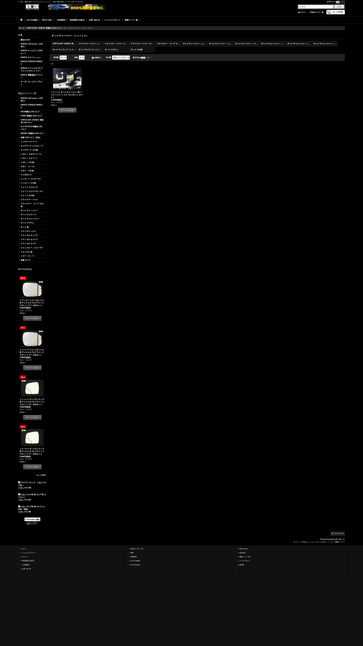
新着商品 (134, 557)
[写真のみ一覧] (144, 58)
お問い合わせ (26, 569)
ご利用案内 (26, 565)
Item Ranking (135, 565)
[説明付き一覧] (150, 58)
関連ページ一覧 (244, 557)
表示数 (56, 57)
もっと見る (41, 475)
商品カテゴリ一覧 (317, 12)
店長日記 (242, 553)
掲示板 (241, 565)
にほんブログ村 (24, 488)
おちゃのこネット (337, 539)
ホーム (24, 549)
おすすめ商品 (135, 561)
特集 (132, 553)
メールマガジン (244, 561)
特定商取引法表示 (28, 561)
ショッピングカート (29, 553)
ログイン (303, 12)
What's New (243, 549)
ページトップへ (339, 533)
